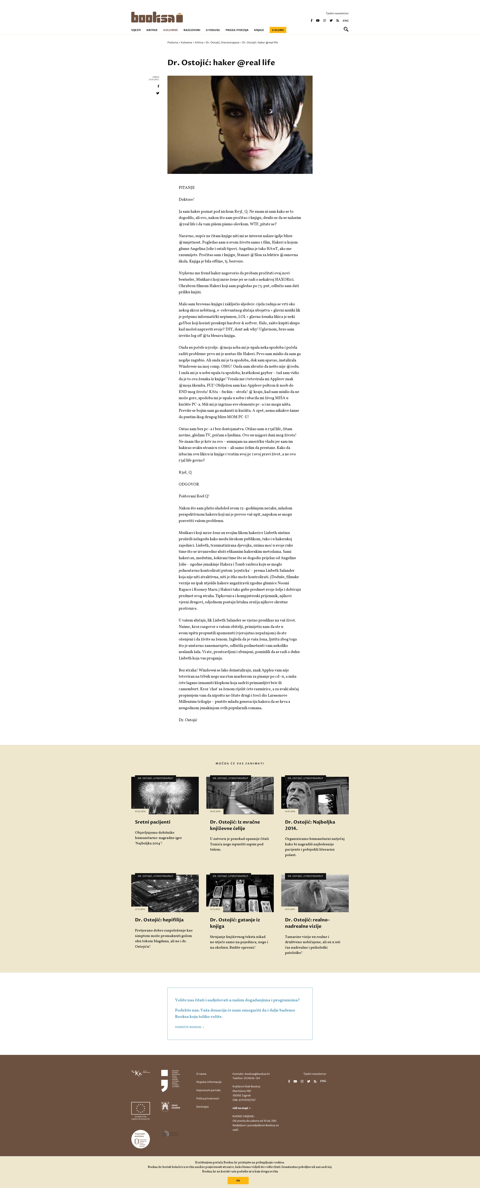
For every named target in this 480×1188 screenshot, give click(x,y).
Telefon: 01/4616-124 (246, 1078)
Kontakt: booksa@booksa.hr (251, 1074)
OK (238, 1180)
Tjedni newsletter (337, 13)
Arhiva (199, 42)
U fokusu (213, 30)
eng (346, 21)
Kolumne (170, 30)
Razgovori (192, 30)
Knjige (259, 30)
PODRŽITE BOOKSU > (189, 1027)
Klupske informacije (209, 1082)
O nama (201, 1074)
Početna (172, 42)
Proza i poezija (237, 30)
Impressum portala (208, 1090)
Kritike (152, 30)
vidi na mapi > (241, 1108)
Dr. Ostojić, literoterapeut (223, 42)
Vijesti (136, 30)
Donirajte (202, 1107)
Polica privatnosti (207, 1098)
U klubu (278, 30)
